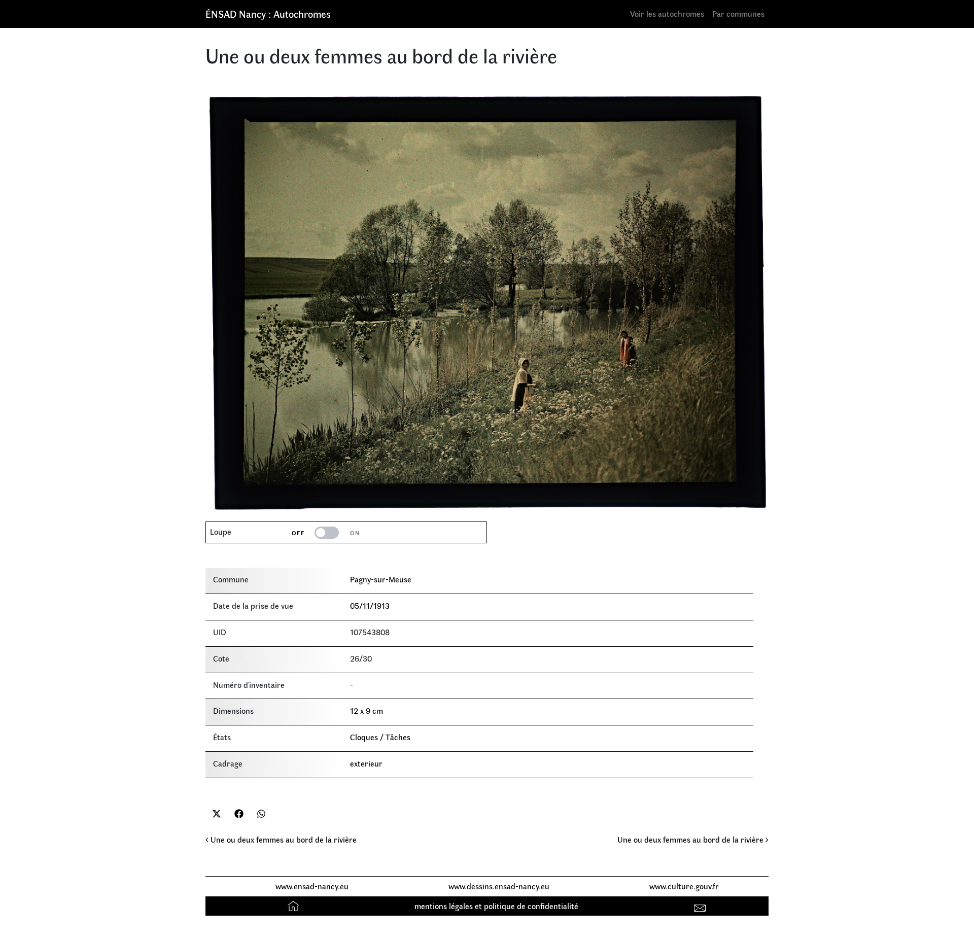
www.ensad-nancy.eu (312, 886)
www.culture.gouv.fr (684, 886)
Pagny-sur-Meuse (380, 579)
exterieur (366, 763)
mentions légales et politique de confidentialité (496, 905)
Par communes (738, 13)
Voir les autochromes (667, 13)
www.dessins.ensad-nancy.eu (498, 886)
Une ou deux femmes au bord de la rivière (282, 839)
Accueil (294, 905)
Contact (701, 905)
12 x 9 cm (366, 710)
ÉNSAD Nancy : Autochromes (268, 13)
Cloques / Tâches (380, 737)
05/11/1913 (370, 605)
